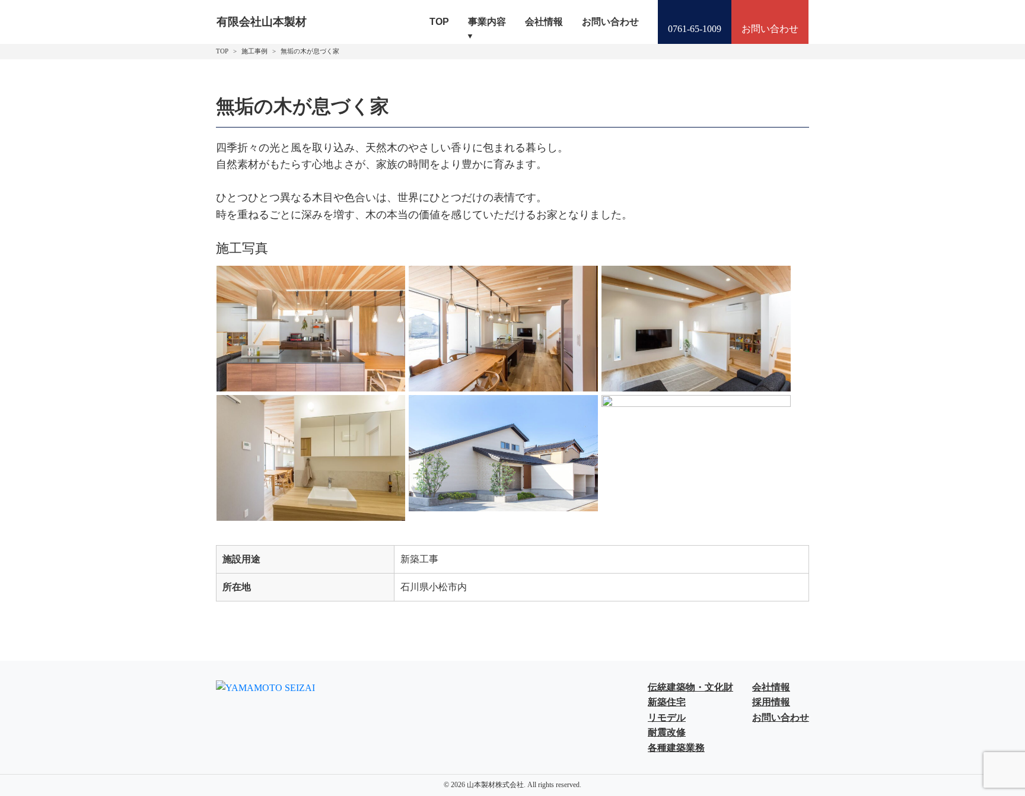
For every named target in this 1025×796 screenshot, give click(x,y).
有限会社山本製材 (262, 21)
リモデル (667, 717)
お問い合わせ (610, 22)
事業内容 (487, 22)
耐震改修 (667, 732)
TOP (439, 22)
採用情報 (771, 702)
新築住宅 (667, 702)
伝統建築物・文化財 (690, 687)
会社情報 (544, 22)
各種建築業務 (676, 748)
